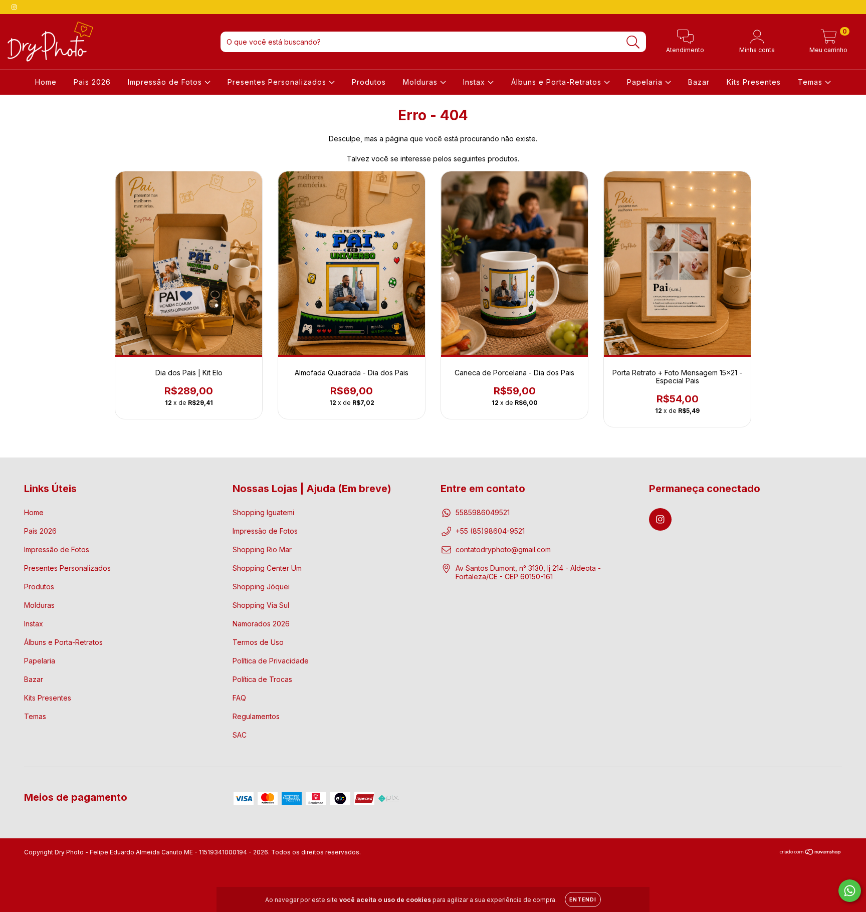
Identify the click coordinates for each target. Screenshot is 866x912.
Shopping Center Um (267, 568)
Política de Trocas (262, 679)
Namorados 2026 (261, 623)
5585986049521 (483, 512)
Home (46, 82)
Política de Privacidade (271, 660)
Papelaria (646, 82)
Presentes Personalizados (278, 82)
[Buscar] (633, 42)
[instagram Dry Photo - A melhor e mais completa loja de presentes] (14, 7)
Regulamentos (256, 716)
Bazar (699, 82)
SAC (240, 735)
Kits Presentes (754, 82)
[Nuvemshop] (810, 853)
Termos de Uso (258, 642)
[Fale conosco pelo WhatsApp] (849, 890)
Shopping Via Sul (261, 605)
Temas (811, 82)
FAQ (239, 698)
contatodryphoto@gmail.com (503, 549)
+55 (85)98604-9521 (490, 531)
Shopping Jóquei (261, 586)
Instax (475, 82)
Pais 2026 (92, 82)
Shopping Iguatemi (263, 512)
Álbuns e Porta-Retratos (557, 82)
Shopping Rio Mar (262, 549)
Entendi (582, 899)
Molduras (421, 82)
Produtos (369, 82)
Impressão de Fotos (166, 82)
